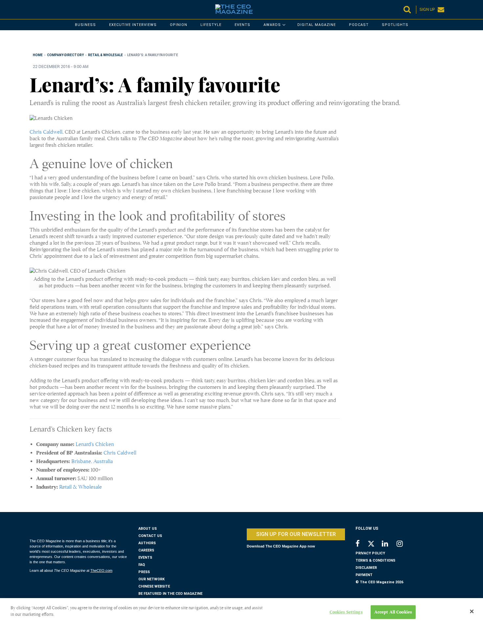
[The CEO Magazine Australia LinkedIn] (389, 544)
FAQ (141, 565)
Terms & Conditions (375, 560)
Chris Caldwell (46, 132)
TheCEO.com (101, 570)
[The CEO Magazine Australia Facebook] (361, 544)
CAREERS (146, 550)
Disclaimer (366, 568)
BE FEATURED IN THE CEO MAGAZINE (170, 594)
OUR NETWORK (151, 579)
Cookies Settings (346, 612)
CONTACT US (150, 536)
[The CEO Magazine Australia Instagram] (404, 544)
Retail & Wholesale (80, 487)
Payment (364, 575)
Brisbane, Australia (92, 461)
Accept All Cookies (393, 612)
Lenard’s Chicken (95, 444)
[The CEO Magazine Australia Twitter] (374, 545)
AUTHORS (147, 543)
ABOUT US (147, 528)
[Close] (472, 611)
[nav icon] (33, 9)
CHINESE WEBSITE (154, 586)
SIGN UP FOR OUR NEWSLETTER (296, 534)
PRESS (144, 572)
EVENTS (145, 557)
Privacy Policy (370, 553)
